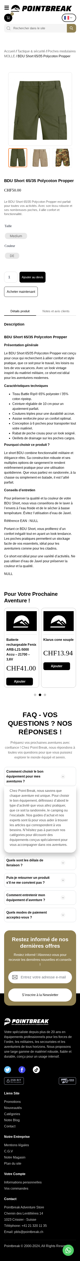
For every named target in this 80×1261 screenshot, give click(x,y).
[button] (19, 681)
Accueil (9, 51)
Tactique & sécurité (31, 51)
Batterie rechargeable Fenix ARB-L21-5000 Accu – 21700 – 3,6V (21, 649)
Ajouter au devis (32, 277)
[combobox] (38, 28)
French (70, 18)
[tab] (20, 311)
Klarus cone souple (58, 639)
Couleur (10, 246)
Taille (8, 226)
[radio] (16, 236)
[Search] (7, 28)
